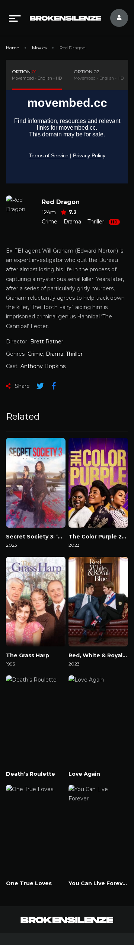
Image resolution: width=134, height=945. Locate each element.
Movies (39, 47)
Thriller (95, 221)
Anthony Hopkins (43, 366)
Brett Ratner (46, 341)
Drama (72, 221)
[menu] (15, 18)
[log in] (114, 18)
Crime (49, 221)
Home (12, 47)
